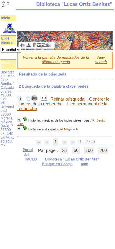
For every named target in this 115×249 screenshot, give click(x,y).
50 (76, 150)
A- (3, 2)
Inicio (5, 18)
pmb (84, 164)
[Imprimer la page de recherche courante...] (35, 99)
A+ (4, 6)
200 (103, 150)
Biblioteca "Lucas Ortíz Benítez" (72, 159)
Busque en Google (57, 164)
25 (64, 150)
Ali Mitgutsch (69, 129)
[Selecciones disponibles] (44, 99)
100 (89, 150)
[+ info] (19, 120)
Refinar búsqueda (67, 99)
